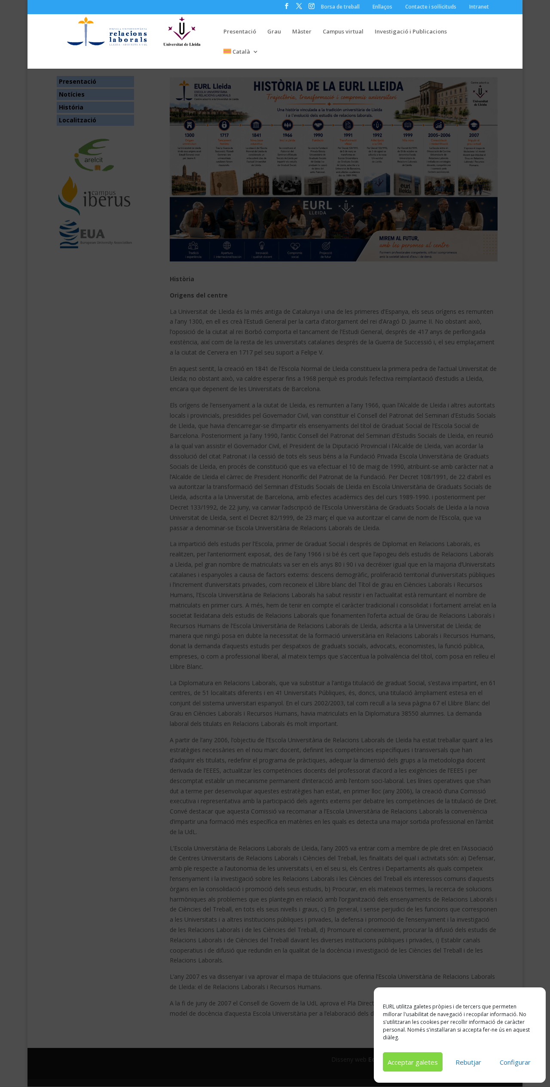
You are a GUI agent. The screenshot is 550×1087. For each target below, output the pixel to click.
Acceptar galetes (413, 1062)
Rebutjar (468, 1062)
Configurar (515, 1062)
